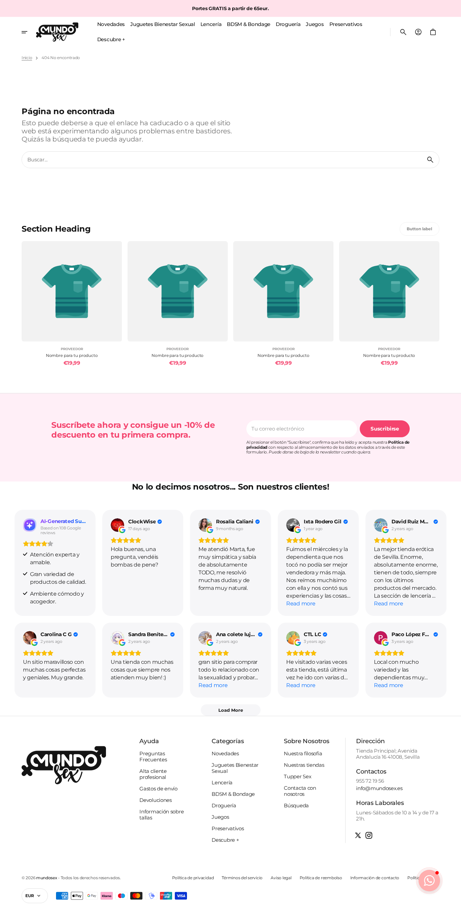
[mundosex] (57, 32)
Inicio (27, 57)
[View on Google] (117, 525)
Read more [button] (300, 603)
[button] (403, 32)
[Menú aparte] (29, 32)
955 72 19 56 (370, 781)
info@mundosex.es (379, 788)
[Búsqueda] (430, 159)
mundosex (46, 878)
